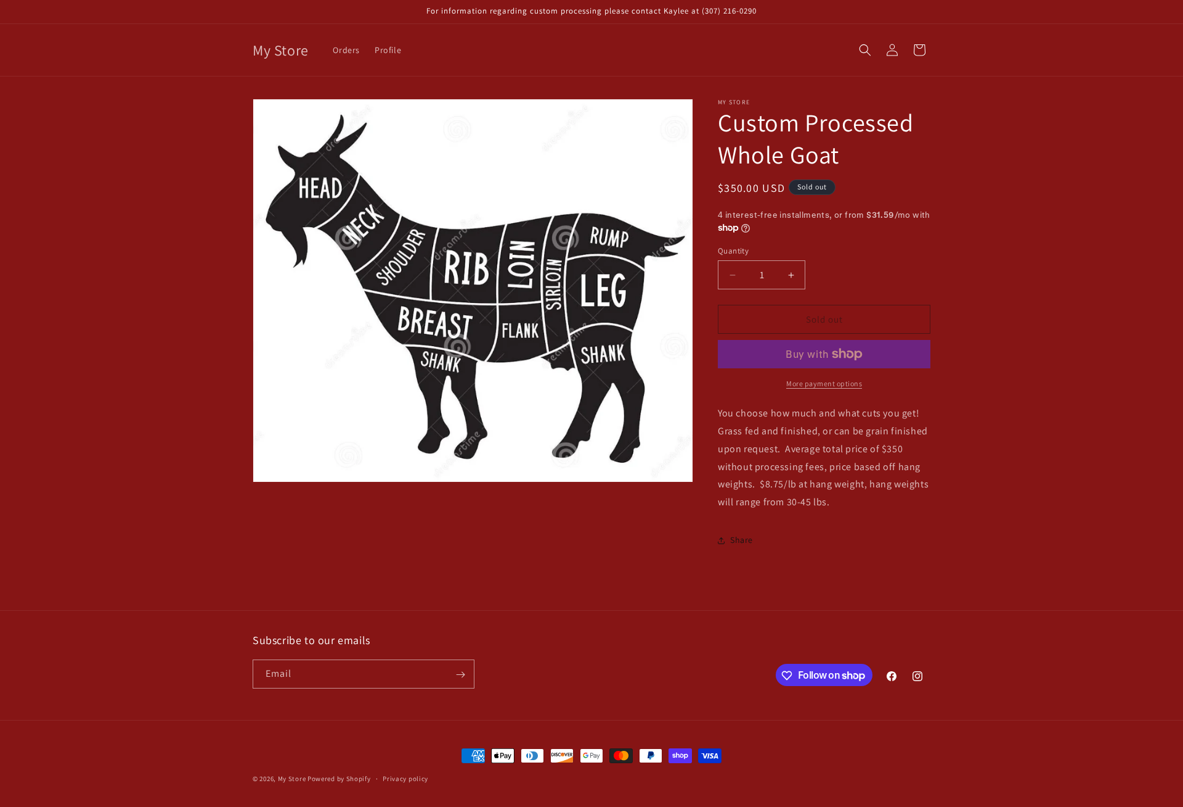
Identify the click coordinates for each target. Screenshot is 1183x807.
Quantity (733, 251)
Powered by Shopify (339, 778)
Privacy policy (405, 778)
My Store (292, 778)
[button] (865, 50)
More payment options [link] (824, 383)
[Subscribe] (460, 674)
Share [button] (741, 539)
